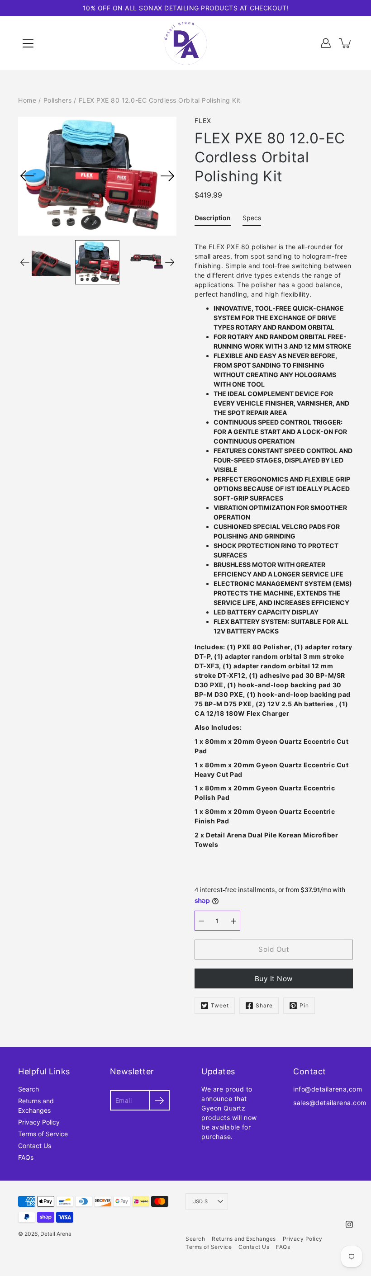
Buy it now (274, 978)
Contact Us (34, 1145)
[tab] (213, 219)
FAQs (25, 1157)
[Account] (326, 43)
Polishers (57, 100)
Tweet (220, 1005)
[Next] (167, 176)
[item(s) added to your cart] (345, 43)
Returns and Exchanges (244, 1238)
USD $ (200, 1201)
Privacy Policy (39, 1122)
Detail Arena (55, 1233)
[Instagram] (349, 1224)
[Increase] (233, 921)
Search (28, 1089)
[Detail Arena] (185, 43)
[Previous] (27, 176)
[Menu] (28, 43)
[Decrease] (201, 921)
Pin (304, 1005)
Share (264, 1005)
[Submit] (159, 1100)
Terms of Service (43, 1134)
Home (27, 100)
